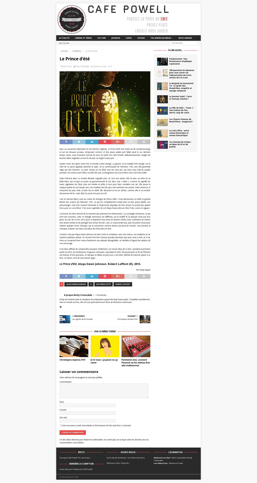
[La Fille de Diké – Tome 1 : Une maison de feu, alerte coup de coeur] (162, 111)
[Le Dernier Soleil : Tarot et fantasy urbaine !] (162, 99)
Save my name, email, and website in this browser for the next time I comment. (96, 425)
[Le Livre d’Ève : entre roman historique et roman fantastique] (162, 133)
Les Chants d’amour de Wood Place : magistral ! (181, 120)
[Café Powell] (113, 33)
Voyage (141, 38)
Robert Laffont (123, 284)
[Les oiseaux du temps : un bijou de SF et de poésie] (162, 145)
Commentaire (65, 382)
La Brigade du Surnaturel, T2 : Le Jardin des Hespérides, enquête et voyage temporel (181, 87)
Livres (129, 38)
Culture (101, 38)
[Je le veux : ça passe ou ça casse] (105, 346)
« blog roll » (124, 463)
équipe (77, 469)
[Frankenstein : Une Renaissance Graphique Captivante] (162, 62)
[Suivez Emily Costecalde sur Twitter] (61, 307)
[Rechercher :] (184, 43)
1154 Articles (100, 295)
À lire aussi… (175, 50)
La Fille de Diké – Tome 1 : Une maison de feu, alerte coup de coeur (181, 110)
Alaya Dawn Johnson (76, 284)
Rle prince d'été (103, 284)
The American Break (160, 38)
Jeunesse (115, 38)
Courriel (63, 409)
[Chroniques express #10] (74, 346)
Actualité (64, 38)
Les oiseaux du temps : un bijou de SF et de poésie (180, 144)
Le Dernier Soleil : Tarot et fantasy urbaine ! (180, 97)
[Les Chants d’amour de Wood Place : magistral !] (162, 122)
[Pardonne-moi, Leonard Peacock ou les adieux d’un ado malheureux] (136, 346)
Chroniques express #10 (72, 359)
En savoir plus (84, 458)
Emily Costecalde (82, 66)
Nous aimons (185, 38)
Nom (62, 402)
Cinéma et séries (83, 38)
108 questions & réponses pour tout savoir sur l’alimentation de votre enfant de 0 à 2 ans (181, 74)
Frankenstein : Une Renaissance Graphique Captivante (180, 61)
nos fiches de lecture (136, 458)
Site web (63, 417)
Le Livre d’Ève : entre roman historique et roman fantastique (179, 133)
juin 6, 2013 (67, 66)
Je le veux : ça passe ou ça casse (104, 361)
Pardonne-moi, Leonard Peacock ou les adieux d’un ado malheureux (136, 362)
